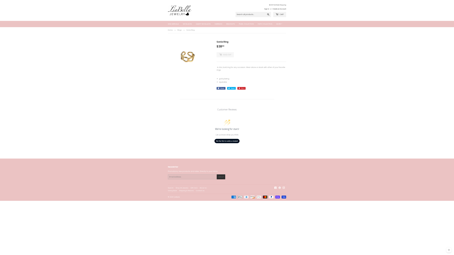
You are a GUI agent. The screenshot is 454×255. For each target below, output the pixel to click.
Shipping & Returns (186, 190)
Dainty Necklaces (203, 24)
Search (170, 188)
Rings (179, 30)
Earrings (218, 24)
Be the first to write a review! (227, 141)
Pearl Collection (246, 24)
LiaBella (177, 197)
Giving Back (172, 190)
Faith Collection (265, 24)
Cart (281, 14)
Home (170, 30)
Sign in (266, 9)
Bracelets (230, 24)
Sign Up (221, 177)
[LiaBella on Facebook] (275, 188)
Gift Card (193, 188)
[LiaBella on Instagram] (284, 188)
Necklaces (187, 24)
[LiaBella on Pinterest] (279, 188)
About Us (203, 188)
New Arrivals (173, 24)
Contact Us (200, 190)
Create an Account (279, 9)
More (278, 24)
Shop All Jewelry (182, 188)
